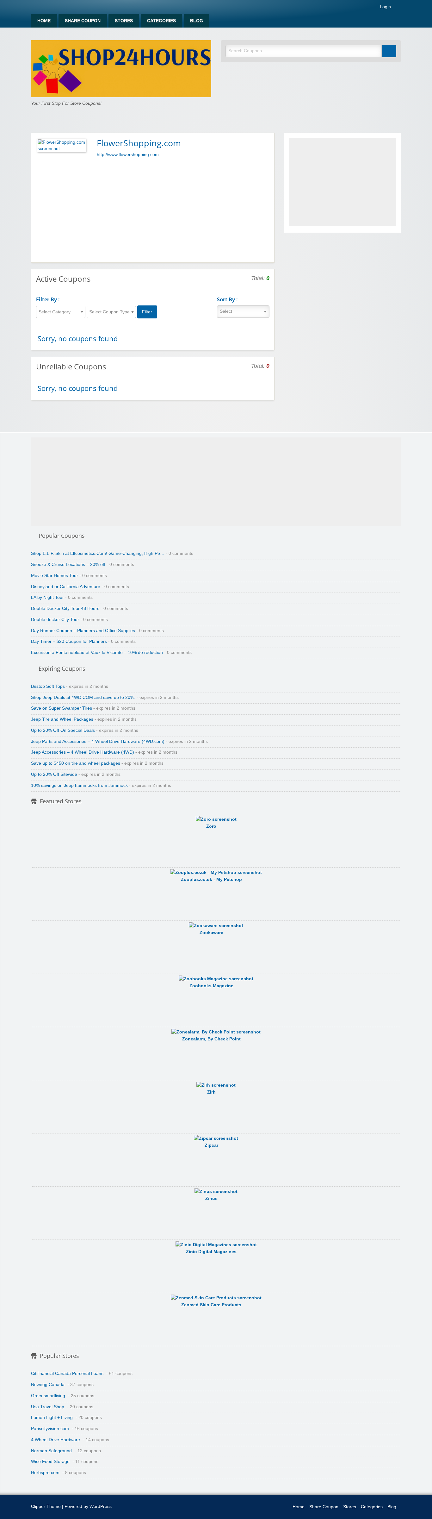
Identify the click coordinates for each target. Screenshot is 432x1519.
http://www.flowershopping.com (128, 154)
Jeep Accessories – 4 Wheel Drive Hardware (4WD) (82, 752)
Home (44, 20)
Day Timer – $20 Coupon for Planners (69, 641)
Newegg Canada (48, 1384)
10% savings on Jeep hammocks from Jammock (79, 785)
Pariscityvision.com (50, 1428)
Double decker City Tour (55, 619)
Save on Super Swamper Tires (61, 708)
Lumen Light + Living (52, 1417)
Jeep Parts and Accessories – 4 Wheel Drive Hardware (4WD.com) (97, 741)
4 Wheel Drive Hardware (55, 1439)
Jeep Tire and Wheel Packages (62, 719)
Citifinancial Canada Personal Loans (67, 1373)
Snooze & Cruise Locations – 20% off (68, 564)
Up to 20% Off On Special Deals (63, 730)
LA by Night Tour (47, 597)
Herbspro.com (45, 1472)
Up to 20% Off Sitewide (54, 774)
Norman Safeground (51, 1450)
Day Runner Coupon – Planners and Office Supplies (83, 630)
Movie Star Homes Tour (54, 575)
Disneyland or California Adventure (65, 586)
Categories (161, 20)
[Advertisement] (152, 208)
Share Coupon (83, 20)
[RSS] (399, 8)
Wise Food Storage (50, 1461)
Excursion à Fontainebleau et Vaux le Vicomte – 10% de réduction (97, 652)
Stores (124, 20)
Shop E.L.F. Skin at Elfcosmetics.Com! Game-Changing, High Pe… (97, 553)
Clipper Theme (46, 1506)
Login (385, 7)
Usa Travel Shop (47, 1406)
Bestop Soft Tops (48, 686)
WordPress (100, 1506)
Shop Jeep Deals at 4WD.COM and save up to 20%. (83, 697)
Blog (196, 20)
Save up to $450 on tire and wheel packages (75, 763)
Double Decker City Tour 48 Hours (65, 608)
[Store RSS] (266, 142)
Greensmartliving (48, 1395)
